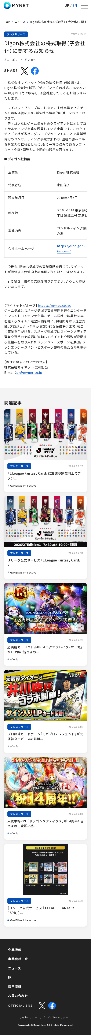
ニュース (20, 22)
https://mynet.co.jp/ (54, 305)
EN (75, 5)
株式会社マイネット (16, 5)
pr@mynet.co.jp (29, 372)
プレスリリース (16, 34)
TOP (7, 22)
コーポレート (15, 60)
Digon (31, 60)
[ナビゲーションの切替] (84, 6)
